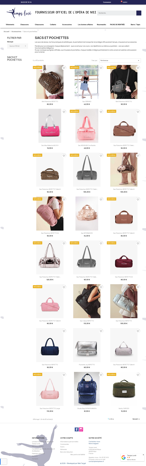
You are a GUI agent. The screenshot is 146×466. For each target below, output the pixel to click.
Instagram (81, 429)
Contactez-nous (94, 441)
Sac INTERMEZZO (87, 233)
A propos (35, 459)
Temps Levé (131, 455)
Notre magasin (94, 443)
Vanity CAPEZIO (124, 408)
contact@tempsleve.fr (96, 461)
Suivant (136, 419)
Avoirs (62, 447)
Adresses (63, 449)
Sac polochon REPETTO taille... (86, 277)
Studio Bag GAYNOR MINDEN (86, 408)
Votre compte (66, 438)
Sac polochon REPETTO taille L (124, 145)
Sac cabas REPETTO (87, 321)
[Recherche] (138, 13)
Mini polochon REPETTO (50, 101)
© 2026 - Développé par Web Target (73, 463)
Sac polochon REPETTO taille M (49, 189)
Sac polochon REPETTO (124, 321)
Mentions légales (38, 446)
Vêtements (10, 25)
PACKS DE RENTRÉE (117, 25)
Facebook (77, 429)
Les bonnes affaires (85, 25)
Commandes (64, 444)
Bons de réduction (66, 452)
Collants (53, 25)
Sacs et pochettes (14, 58)
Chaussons (24, 25)
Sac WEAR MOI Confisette (87, 145)
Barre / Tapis (135, 25)
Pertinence (120, 60)
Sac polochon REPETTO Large (50, 408)
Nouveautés (101, 25)
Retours (35, 456)
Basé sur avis (131, 459)
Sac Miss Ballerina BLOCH (49, 145)
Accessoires (67, 25)
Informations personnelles (69, 442)
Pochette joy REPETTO (87, 365)
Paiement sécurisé (38, 453)
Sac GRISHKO (86, 101)
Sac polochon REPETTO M (50, 233)
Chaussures (39, 25)
